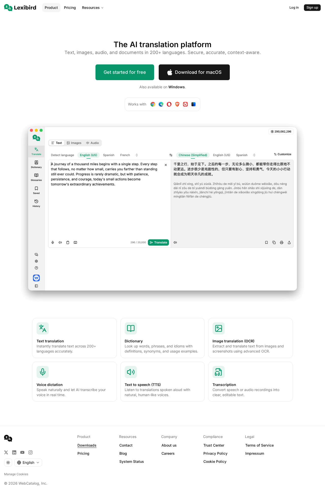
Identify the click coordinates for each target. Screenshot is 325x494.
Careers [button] (168, 453)
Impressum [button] (254, 453)
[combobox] (28, 462)
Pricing (70, 7)
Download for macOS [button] (198, 72)
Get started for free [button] (125, 72)
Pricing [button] (83, 453)
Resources (91, 7)
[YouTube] (22, 452)
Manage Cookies (16, 474)
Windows (176, 87)
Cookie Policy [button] (214, 461)
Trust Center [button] (213, 445)
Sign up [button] (312, 7)
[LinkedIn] (14, 452)
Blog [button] (123, 453)
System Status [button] (131, 461)
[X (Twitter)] (6, 452)
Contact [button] (126, 445)
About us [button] (169, 445)
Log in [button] (294, 7)
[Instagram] (30, 452)
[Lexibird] (20, 7)
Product (51, 7)
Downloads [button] (86, 445)
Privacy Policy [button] (215, 453)
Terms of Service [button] (259, 445)
